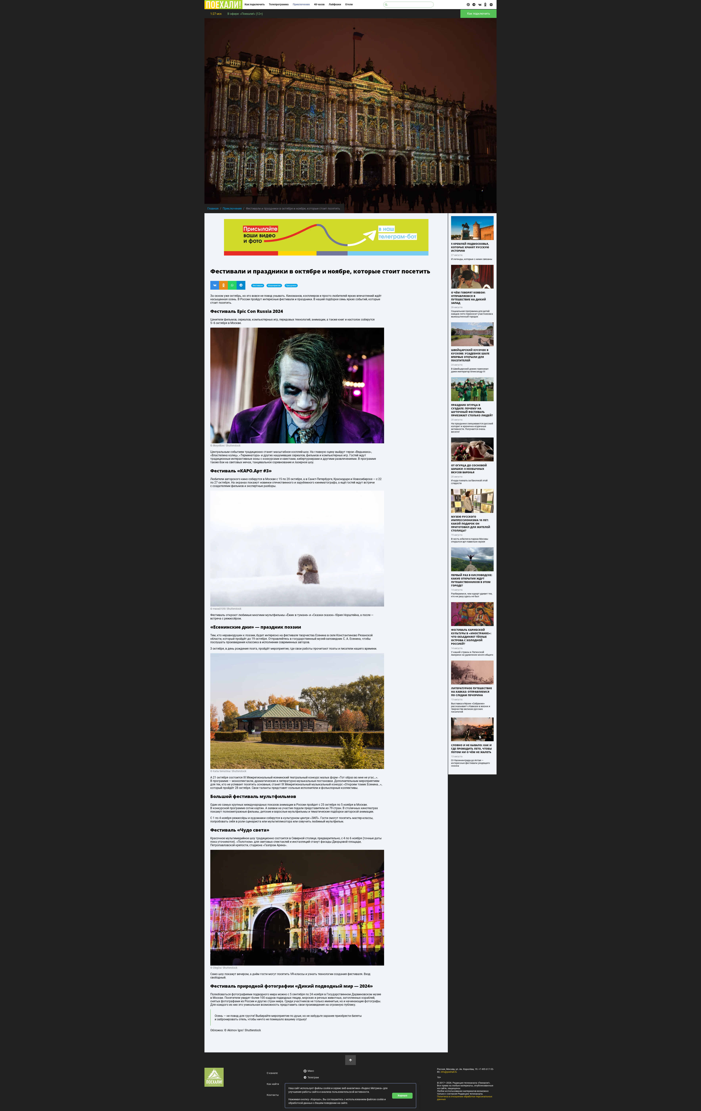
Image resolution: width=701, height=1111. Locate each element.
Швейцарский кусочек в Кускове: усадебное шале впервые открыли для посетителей (470, 355)
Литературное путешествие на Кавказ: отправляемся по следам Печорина (471, 691)
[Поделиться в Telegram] (241, 285)
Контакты (273, 1095)
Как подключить (255, 4)
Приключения (301, 4)
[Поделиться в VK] (214, 285)
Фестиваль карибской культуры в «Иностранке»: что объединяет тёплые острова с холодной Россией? (471, 636)
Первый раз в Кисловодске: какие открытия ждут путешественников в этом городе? (471, 580)
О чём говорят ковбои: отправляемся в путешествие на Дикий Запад (468, 298)
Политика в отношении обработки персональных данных (464, 1098)
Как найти (273, 1084)
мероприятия (274, 285)
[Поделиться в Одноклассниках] (223, 285)
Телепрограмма (279, 4)
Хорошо (402, 1095)
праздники (291, 285)
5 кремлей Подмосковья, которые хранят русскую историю (470, 247)
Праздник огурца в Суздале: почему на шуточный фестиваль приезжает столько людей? (472, 410)
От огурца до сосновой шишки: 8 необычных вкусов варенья (469, 469)
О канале (272, 1073)
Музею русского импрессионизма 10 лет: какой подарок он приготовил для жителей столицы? (470, 523)
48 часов (319, 4)
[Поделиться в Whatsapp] (232, 285)
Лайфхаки (335, 4)
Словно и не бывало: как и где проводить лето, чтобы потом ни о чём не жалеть (471, 748)
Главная (213, 208)
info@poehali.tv (449, 1071)
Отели (349, 4)
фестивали (258, 285)
